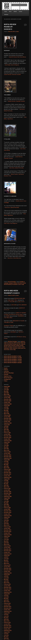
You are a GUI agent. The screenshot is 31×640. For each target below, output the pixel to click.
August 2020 (7, 498)
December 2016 (7, 568)
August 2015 (7, 593)
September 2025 (7, 404)
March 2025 (6, 413)
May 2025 (6, 410)
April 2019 (6, 523)
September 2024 (7, 423)
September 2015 (7, 592)
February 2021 (7, 488)
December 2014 (7, 606)
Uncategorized (7, 379)
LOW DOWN (14, 305)
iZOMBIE (8, 316)
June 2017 (6, 558)
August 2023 (7, 442)
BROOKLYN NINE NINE (19, 298)
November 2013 (7, 627)
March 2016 (6, 582)
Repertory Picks (7, 376)
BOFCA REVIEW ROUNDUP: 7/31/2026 (13, 357)
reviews (23, 346)
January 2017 (7, 566)
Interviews (6, 371)
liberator (6, 346)
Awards (15, 11)
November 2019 (7, 512)
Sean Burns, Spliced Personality (16, 167)
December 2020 (7, 491)
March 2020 (6, 506)
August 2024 (7, 424)
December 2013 (7, 625)
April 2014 (6, 619)
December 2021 (7, 472)
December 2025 (7, 399)
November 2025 (7, 400)
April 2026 (6, 392)
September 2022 (7, 458)
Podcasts (6, 374)
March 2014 (6, 621)
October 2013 (7, 629)
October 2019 (7, 514)
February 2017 (7, 565)
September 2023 (7, 440)
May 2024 (6, 428)
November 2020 (7, 493)
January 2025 (7, 416)
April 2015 (6, 600)
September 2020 (7, 496)
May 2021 (6, 483)
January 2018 (7, 547)
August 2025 (7, 405)
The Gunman (15, 284)
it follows (15, 283)
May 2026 (6, 391)
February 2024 (7, 432)
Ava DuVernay (10, 342)
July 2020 (6, 499)
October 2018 (7, 533)
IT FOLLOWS (12, 301)
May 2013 (6, 637)
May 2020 (6, 503)
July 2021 (6, 480)
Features (6, 369)
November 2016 (7, 570)
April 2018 (6, 542)
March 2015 (6, 601)
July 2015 (6, 595)
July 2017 (6, 557)
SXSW (11, 348)
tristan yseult (20, 348)
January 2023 (7, 453)
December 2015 (7, 587)
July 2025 (6, 407)
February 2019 (7, 526)
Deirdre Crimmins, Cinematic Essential (16, 101)
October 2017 (7, 552)
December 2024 (7, 418)
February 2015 (7, 603)
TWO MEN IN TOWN (8, 322)
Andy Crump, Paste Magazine (10, 223)
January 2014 (7, 624)
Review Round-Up (8, 284)
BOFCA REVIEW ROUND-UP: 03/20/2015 (10, 26)
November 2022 (7, 456)
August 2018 (7, 536)
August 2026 (7, 386)
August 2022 (7, 459)
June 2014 (6, 616)
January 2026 (7, 397)
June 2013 (6, 635)
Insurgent (11, 283)
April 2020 (6, 504)
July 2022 (6, 461)
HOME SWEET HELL (12, 300)
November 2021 (7, 474)
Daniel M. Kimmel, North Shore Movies (17, 57)
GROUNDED (13, 332)
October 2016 (7, 571)
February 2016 (7, 584)
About (10, 11)
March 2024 (6, 431)
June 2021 (6, 482)
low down (10, 346)
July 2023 (6, 444)
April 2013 (6, 638)
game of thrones (11, 345)
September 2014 (7, 611)
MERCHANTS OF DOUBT (18, 320)
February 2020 (7, 507)
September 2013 (7, 630)
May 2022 (6, 464)
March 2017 (6, 563)
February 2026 (7, 396)
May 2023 (6, 447)
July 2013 (6, 633)
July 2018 (6, 538)
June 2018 (6, 539)
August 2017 (7, 555)
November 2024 (7, 420)
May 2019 (6, 522)
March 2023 (6, 450)
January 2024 (7, 434)
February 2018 (7, 546)
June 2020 (6, 501)
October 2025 (7, 402)
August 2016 (7, 574)
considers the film (20, 301)
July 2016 (6, 576)
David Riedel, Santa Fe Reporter (12, 65)
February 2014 (7, 622)
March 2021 (6, 487)
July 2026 (6, 388)
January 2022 (7, 471)
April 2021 (6, 485)
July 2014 (6, 614)
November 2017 (7, 550)
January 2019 (7, 528)
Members (6, 14)
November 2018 (7, 531)
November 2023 (7, 437)
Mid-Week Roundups (12, 341)
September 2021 (7, 477)
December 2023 (7, 436)
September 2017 (7, 554)
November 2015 (7, 589)
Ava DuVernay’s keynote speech (16, 314)
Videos (5, 381)
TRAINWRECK (21, 316)
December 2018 (7, 530)
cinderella (23, 344)
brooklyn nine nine (16, 344)
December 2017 (7, 549)
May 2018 (6, 541)
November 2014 (7, 608)
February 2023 (7, 452)
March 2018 (6, 544)
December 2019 (7, 510)
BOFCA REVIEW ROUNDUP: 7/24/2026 (13, 359)
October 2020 (7, 495)
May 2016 (6, 579)
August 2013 (7, 632)
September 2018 (7, 534)
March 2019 (6, 525)
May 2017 (6, 560)
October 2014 (7, 609)
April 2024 (6, 429)
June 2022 (6, 463)
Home (5, 11)
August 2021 (7, 479)
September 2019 (7, 515)
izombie (21, 345)
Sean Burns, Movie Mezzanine (14, 258)
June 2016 (6, 578)
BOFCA (15, 342)
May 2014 (6, 617)
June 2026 (6, 389)
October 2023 (7, 439)
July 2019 (6, 518)
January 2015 (7, 605)
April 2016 (6, 581)
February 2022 (7, 469)
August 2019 (7, 517)
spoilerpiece (6, 348)
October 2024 (7, 421)
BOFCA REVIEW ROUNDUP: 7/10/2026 (13, 361)
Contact (20, 11)
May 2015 (6, 598)
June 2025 (6, 408)
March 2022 (6, 467)
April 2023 (6, 448)
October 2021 (7, 475)
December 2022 (7, 455)
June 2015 (6, 597)
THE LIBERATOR (22, 305)
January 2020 (7, 509)
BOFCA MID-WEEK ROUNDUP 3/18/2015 (12, 291)
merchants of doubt (21, 283)
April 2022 (6, 466)
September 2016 (7, 573)
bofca (17, 31)
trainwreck (15, 348)
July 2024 (6, 426)
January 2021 (7, 490)
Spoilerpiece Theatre (8, 325)
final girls (6, 345)
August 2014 (7, 613)
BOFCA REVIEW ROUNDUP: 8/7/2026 (12, 356)
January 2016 (7, 585)
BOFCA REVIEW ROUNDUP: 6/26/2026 (13, 362)
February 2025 (7, 415)
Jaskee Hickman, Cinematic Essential (12, 74)
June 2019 (6, 520)
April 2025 (6, 412)
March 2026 (6, 394)
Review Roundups (12, 281)
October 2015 (7, 590)
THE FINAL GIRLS (8, 317)
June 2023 (6, 445)
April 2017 (6, 562)
